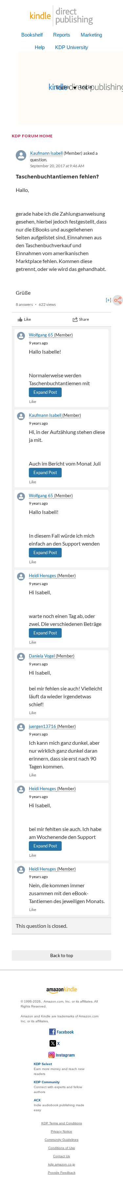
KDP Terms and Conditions (61, 1123)
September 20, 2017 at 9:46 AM (57, 165)
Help (40, 47)
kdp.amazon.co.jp (61, 1164)
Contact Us (61, 1156)
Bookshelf (32, 35)
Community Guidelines (61, 1139)
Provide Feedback (61, 1172)
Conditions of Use (61, 1148)
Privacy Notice (61, 1131)
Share (84, 319)
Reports (61, 35)
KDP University (71, 47)
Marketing (91, 35)
